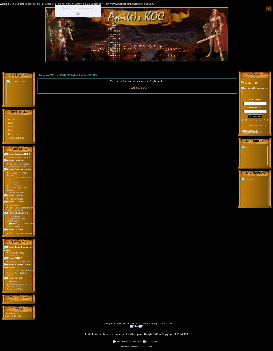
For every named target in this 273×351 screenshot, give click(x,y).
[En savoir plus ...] (151, 341)
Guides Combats (22, 169)
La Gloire (19, 202)
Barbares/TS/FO (22, 154)
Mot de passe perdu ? (255, 120)
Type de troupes (15, 199)
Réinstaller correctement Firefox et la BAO (19, 285)
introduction (13, 255)
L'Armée (18, 195)
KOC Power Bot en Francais (21, 270)
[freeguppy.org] (121, 341)
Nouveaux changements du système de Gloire (20, 209)
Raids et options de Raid (19, 157)
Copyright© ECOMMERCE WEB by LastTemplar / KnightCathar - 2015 (137, 323)
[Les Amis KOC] (136, 61)
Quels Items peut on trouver (21, 233)
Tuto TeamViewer (16, 289)
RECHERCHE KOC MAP (19, 262)
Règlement (13, 281)
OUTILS (18, 258)
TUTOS (18, 278)
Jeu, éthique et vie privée (18, 248)
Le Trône (18, 229)
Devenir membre (137, 88)
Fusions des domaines (18, 164)
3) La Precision (15, 182)
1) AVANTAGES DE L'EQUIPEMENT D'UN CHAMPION (17, 218)
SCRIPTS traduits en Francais (18, 266)
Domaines (19, 160)
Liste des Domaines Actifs (20, 166)
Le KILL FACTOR (16, 192)
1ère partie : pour (16, 253)
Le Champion (21, 213)
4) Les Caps (14, 185)
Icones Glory (14, 205)
